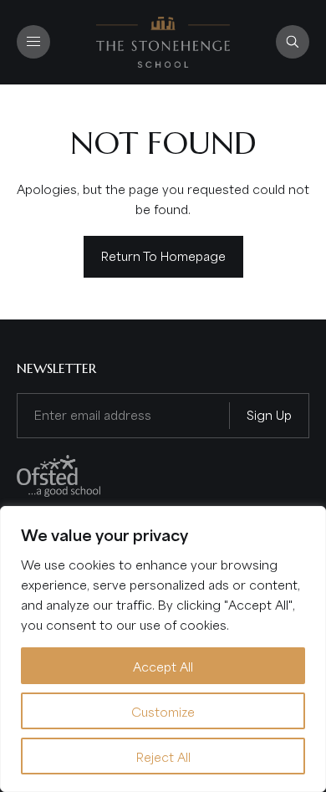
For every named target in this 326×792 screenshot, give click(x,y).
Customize (163, 711)
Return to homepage (163, 255)
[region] (163, 649)
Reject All (163, 756)
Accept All (163, 666)
